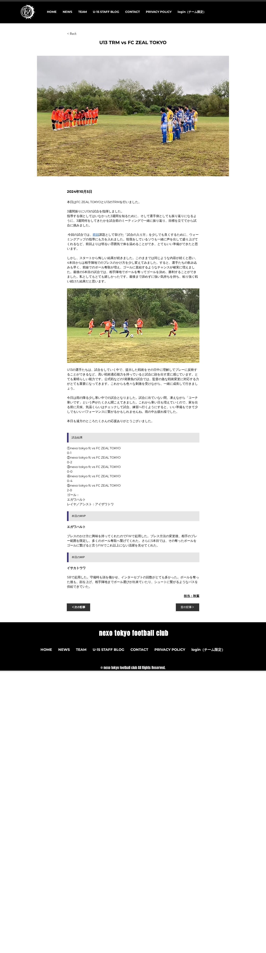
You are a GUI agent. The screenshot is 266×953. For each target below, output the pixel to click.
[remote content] (133, 439)
